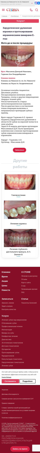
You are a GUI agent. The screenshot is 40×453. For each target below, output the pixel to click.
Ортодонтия (6, 349)
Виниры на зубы (8, 333)
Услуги (20, 21)
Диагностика (6, 339)
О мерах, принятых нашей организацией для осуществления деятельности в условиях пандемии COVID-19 (18, 410)
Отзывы (24, 279)
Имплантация (7, 330)
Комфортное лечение (10, 336)
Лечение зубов (7, 366)
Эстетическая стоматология (12, 343)
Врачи (5, 276)
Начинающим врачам (29, 289)
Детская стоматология (10, 346)
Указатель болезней (29, 303)
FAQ (22, 292)
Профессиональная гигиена (12, 326)
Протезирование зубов (10, 352)
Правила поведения (8, 403)
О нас (23, 286)
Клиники (6, 272)
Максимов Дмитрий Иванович (18, 72)
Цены (4, 285)
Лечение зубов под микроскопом (14, 320)
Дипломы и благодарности (10, 394)
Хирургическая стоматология (13, 362)
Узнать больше (6, 377)
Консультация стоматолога (12, 359)
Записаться (19, 150)
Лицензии (5, 390)
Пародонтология (8, 356)
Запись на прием (20, 449)
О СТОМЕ (25, 272)
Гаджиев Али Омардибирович (13, 74)
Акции (5, 281)
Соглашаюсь (10, 381)
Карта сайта (26, 282)
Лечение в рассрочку (29, 276)
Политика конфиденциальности (12, 418)
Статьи (24, 299)
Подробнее (28, 381)
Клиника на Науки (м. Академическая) (17, 84)
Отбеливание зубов (9, 323)
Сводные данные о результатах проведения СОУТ (17, 399)
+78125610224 (31, 10)
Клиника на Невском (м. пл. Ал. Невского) (18, 81)
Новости (6, 290)
